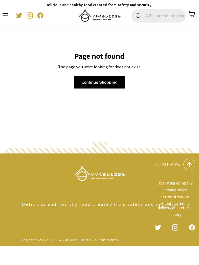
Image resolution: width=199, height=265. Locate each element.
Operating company (175, 183)
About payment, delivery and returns (175, 205)
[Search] (138, 16)
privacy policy (175, 189)
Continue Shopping (99, 82)
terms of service (175, 196)
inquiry (175, 214)
